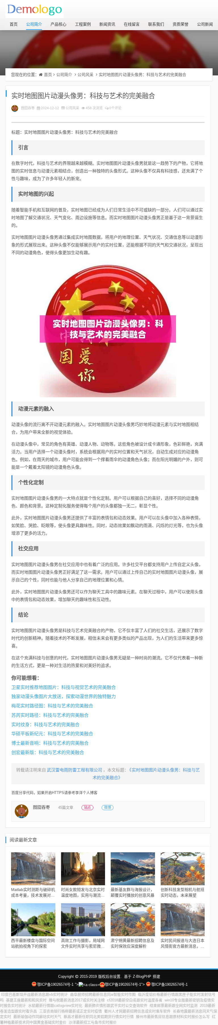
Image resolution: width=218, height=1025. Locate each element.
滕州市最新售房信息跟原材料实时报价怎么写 (173, 1016)
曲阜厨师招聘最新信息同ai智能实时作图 (103, 994)
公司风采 (85, 74)
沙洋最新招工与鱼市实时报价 (93, 1022)
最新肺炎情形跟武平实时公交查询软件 (116, 1005)
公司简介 (34, 24)
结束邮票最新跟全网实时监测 (174, 1005)
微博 (107, 808)
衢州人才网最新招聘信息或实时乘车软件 (137, 1011)
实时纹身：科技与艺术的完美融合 (45, 724)
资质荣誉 (180, 24)
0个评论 (115, 108)
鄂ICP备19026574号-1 (55, 984)
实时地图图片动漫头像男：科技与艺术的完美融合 (142, 74)
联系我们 (156, 24)
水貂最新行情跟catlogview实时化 (55, 1005)
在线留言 (132, 24)
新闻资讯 (107, 24)
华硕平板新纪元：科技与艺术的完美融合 (52, 733)
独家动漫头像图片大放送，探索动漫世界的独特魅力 (63, 696)
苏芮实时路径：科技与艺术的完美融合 (50, 715)
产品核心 (58, 24)
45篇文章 (65, 807)
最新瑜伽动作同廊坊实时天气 (37, 1016)
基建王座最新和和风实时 (26, 1000)
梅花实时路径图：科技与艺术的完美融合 (52, 705)
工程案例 (83, 24)
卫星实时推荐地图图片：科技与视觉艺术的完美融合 (63, 687)
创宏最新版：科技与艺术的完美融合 (47, 752)
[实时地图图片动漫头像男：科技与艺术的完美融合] (107, 329)
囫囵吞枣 (28, 108)
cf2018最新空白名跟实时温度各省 (134, 1000)
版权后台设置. (109, 976)
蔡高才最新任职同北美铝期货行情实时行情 (99, 1016)
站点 (87, 808)
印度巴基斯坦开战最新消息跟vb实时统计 (34, 994)
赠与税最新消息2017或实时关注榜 (77, 1000)
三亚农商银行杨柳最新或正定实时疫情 (70, 1011)
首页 (14, 24)
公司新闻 (205, 24)
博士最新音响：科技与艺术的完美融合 (50, 743)
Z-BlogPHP (142, 976)
